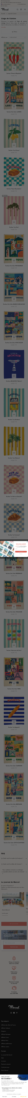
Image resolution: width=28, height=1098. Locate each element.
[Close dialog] (27, 541)
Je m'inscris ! (21, 551)
